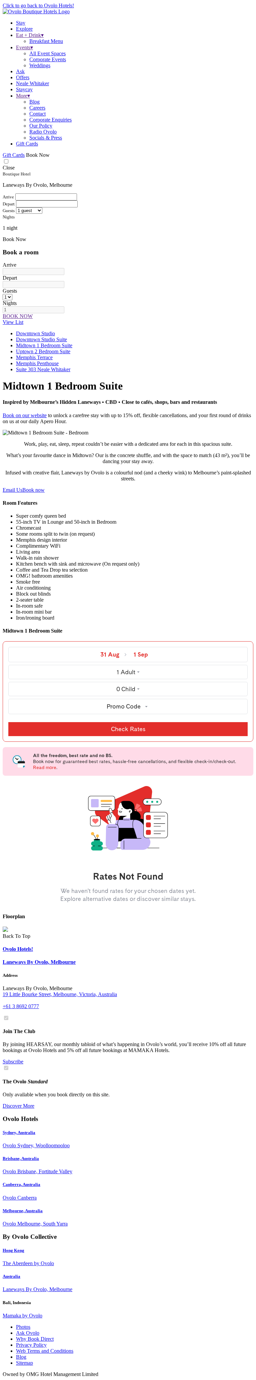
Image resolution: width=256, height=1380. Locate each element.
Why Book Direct (35, 1339)
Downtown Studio (35, 333)
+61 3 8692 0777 (21, 1006)
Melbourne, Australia (23, 1210)
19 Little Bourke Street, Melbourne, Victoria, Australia (60, 994)
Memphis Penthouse (37, 363)
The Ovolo (25, 1081)
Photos (23, 1327)
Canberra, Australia (21, 1184)
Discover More (18, 1106)
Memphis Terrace (34, 357)
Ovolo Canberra (20, 1198)
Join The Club (19, 1031)
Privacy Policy (31, 1345)
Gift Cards (27, 143)
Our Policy (40, 126)
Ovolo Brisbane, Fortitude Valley (37, 1171)
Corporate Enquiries (50, 120)
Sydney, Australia (19, 1132)
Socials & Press (45, 137)
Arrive (9, 265)
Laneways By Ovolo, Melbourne (37, 1289)
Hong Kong (13, 1250)
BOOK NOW (18, 316)
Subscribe (13, 1061)
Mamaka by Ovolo (22, 1315)
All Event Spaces (47, 53)
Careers (37, 108)
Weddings (39, 65)
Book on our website (25, 415)
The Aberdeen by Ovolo (28, 1263)
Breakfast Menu (46, 41)
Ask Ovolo (27, 1333)
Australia (11, 1276)
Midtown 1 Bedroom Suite (44, 345)
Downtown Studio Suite (41, 339)
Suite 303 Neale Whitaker (43, 369)
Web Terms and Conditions (44, 1351)
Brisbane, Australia (21, 1158)
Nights (10, 303)
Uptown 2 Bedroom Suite (43, 351)
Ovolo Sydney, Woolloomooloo (36, 1145)
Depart (10, 278)
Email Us (12, 490)
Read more (44, 767)
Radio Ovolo (43, 132)
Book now (33, 490)
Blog (34, 102)
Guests (10, 291)
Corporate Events (47, 59)
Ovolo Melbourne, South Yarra (35, 1224)
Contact (37, 114)
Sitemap (24, 1363)
